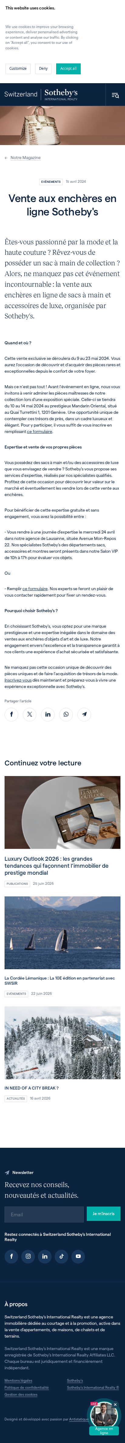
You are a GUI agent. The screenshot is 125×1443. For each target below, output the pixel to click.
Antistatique (79, 1419)
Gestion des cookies (21, 1394)
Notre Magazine (26, 157)
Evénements (51, 181)
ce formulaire (39, 431)
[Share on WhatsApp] (66, 715)
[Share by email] (84, 715)
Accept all (68, 68)
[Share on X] (29, 715)
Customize (18, 68)
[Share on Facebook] (11, 715)
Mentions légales (18, 1380)
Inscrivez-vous (18, 679)
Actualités (16, 1098)
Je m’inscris (103, 1213)
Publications (17, 883)
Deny (43, 68)
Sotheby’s (75, 1380)
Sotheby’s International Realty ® (93, 1387)
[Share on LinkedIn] (48, 715)
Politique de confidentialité (27, 1387)
